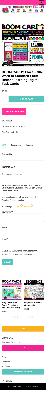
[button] (40, 27)
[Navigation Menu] (41, 2)
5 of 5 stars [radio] (31, 205)
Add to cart (26, 99)
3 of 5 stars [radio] (24, 205)
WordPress (22, 392)
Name (5, 227)
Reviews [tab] (29, 145)
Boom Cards (10, 132)
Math (17, 132)
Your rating (7, 207)
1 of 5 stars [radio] (18, 205)
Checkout (6, 362)
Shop (4, 357)
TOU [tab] (4, 145)
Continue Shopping (14, 111)
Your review (7, 212)
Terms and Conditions (11, 342)
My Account (6, 366)
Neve (4, 392)
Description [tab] (15, 145)
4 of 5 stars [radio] (28, 205)
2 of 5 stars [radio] (21, 205)
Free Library (7, 381)
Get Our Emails (8, 338)
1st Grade (13, 126)
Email (5, 239)
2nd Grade (21, 126)
